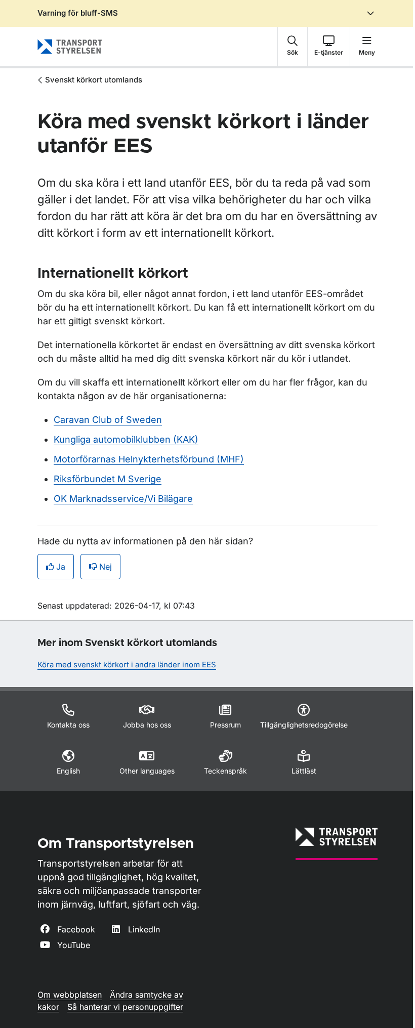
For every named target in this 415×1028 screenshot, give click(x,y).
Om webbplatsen (69, 995)
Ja (60, 567)
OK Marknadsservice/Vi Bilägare (123, 498)
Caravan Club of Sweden (108, 419)
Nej (105, 567)
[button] (292, 46)
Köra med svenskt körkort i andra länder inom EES (126, 664)
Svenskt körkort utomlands (93, 79)
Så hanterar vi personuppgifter (125, 1007)
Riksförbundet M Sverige (107, 479)
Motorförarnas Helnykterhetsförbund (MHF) (149, 459)
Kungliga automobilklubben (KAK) (126, 439)
